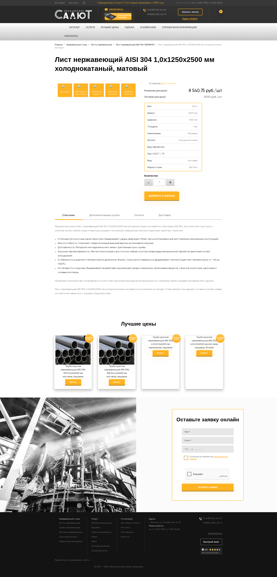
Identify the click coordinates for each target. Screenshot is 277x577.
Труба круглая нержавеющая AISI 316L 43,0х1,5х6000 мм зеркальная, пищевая (160, 341)
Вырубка (95, 528)
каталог (74, 27)
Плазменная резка (100, 546)
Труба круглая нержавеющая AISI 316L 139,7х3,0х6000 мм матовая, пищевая (73, 370)
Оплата (139, 215)
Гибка (94, 541)
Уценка (129, 27)
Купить (73, 382)
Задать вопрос (190, 18)
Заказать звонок (190, 12)
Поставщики (127, 532)
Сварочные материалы (71, 541)
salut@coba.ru (116, 9)
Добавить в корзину (162, 195)
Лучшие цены (110, 27)
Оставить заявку (207, 487)
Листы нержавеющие (69, 523)
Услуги (90, 27)
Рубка (94, 537)
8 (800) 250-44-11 (156, 14)
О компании (148, 27)
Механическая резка (101, 523)
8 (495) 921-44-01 (156, 10)
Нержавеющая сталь (69, 519)
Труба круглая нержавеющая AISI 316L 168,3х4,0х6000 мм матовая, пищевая (116, 370)
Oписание (68, 215)
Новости (125, 537)
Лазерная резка (99, 551)
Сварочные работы (101, 532)
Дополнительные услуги (104, 215)
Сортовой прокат (68, 537)
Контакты (73, 3)
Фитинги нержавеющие (71, 532)
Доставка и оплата (130, 523)
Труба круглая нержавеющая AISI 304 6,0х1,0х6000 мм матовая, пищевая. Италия (204, 341)
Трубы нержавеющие (69, 528)
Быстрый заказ (211, 542)
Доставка (60, 3)
